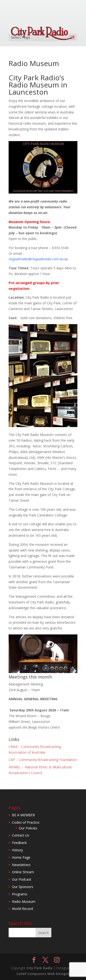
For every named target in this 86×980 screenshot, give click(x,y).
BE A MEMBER (23, 815)
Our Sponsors (22, 886)
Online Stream (23, 872)
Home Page (21, 857)
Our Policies (28, 828)
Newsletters (21, 865)
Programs (19, 894)
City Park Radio (40, 968)
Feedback (19, 842)
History (17, 850)
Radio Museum (23, 901)
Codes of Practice (25, 822)
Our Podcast (21, 879)
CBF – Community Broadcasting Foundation (43, 759)
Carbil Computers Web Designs (43, 973)
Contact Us (20, 835)
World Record (22, 908)
